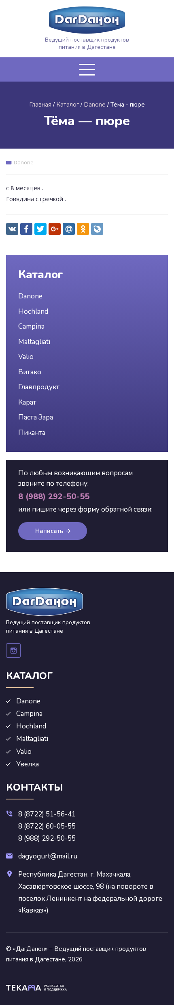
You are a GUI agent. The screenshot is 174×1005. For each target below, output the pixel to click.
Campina (31, 326)
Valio (26, 356)
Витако (29, 372)
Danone (24, 162)
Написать (49, 531)
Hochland (33, 311)
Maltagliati (34, 341)
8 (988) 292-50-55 (47, 838)
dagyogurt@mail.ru (47, 856)
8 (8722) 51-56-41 (47, 814)
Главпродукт (38, 387)
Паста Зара (35, 417)
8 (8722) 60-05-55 (47, 826)
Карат (27, 402)
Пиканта (31, 432)
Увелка (27, 764)
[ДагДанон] (87, 20)
